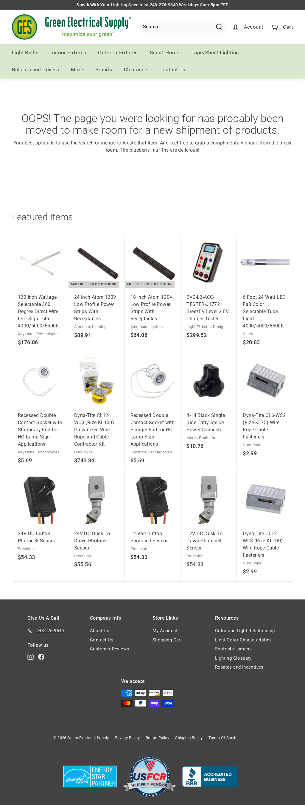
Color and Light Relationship (245, 630)
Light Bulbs (25, 53)
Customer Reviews (109, 649)
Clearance (135, 70)
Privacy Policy (127, 737)
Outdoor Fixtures (118, 53)
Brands (103, 70)
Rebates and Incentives (239, 667)
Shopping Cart (167, 640)
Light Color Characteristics (243, 640)
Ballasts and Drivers (35, 70)
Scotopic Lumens (233, 649)
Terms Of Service (223, 737)
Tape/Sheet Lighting (215, 53)
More (77, 70)
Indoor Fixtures (68, 53)
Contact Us (172, 70)
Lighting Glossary (233, 658)
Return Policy (157, 737)
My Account (165, 630)
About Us (99, 630)
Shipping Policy (189, 737)
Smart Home (165, 53)
